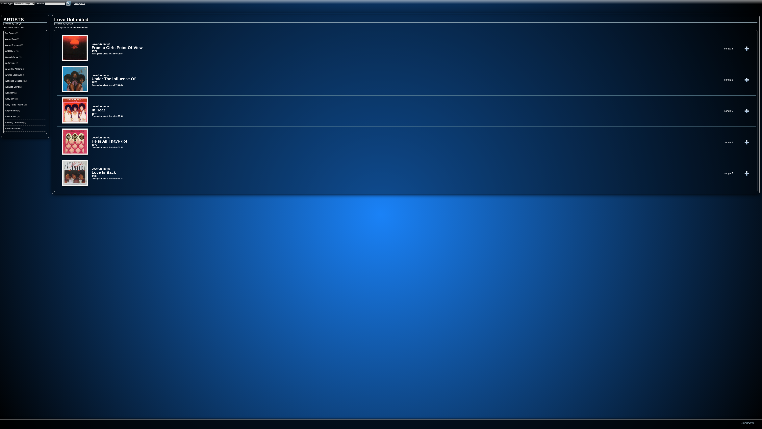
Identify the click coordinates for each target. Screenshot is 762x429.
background (79, 3)
